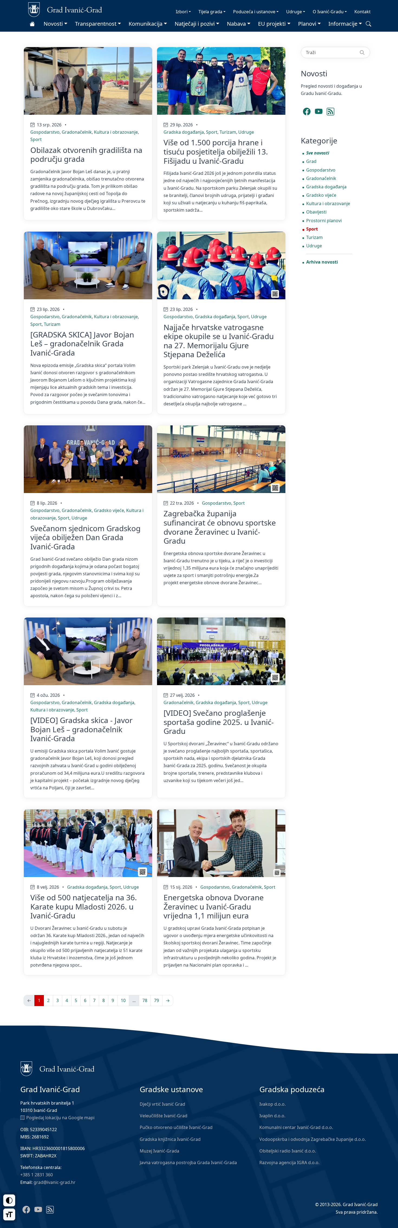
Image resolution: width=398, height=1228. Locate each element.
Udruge (294, 12)
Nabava (236, 23)
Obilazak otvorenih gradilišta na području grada (86, 154)
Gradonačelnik (77, 132)
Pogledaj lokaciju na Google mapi (60, 1118)
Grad (311, 161)
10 (123, 1000)
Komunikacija (145, 23)
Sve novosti (317, 153)
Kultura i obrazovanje (116, 132)
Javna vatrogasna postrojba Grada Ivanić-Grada (188, 1162)
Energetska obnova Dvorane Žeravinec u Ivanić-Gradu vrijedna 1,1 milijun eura (214, 906)
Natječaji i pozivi (195, 23)
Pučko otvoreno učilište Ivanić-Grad (176, 1127)
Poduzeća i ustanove (254, 12)
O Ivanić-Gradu (328, 12)
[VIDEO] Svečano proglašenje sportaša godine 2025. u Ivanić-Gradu (219, 722)
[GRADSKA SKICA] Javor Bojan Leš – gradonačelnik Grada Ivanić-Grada (82, 343)
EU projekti (272, 23)
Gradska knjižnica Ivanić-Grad (170, 1139)
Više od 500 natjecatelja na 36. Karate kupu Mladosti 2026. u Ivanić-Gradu (83, 906)
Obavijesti (316, 212)
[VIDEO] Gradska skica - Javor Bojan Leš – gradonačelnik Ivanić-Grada (81, 729)
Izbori (182, 12)
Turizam (228, 132)
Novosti (53, 23)
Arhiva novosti (322, 262)
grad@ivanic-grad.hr (55, 1182)
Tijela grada (210, 12)
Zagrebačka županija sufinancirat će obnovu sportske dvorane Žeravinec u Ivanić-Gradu (220, 527)
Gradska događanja (184, 132)
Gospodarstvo (45, 132)
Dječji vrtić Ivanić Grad (162, 1104)
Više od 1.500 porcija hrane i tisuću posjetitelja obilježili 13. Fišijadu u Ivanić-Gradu (216, 151)
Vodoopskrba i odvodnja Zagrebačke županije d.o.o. (312, 1139)
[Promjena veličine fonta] (9, 1214)
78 (144, 1000)
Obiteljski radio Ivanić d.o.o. (287, 1151)
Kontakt (362, 12)
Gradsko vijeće (109, 510)
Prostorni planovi (324, 221)
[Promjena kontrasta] (9, 1200)
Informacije (342, 23)
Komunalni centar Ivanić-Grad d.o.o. (296, 1127)
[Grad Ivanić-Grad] (65, 9)
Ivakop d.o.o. (272, 1104)
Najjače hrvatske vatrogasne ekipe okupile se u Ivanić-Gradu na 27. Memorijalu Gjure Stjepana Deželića (219, 341)
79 (156, 1000)
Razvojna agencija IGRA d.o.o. (289, 1162)
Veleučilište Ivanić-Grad (163, 1116)
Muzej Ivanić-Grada (159, 1151)
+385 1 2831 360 (36, 1175)
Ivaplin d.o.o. (272, 1116)
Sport (36, 139)
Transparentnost (95, 23)
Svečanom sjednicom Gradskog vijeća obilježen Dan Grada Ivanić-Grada (85, 537)
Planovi (307, 23)
